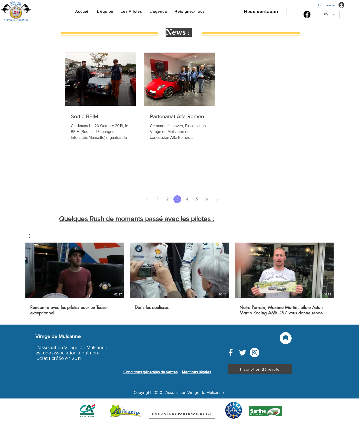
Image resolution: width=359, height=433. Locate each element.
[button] (32, 236)
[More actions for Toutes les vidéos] (32, 236)
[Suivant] (217, 199)
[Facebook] (307, 14)
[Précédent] (147, 199)
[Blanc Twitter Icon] (242, 352)
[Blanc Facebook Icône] (230, 352)
